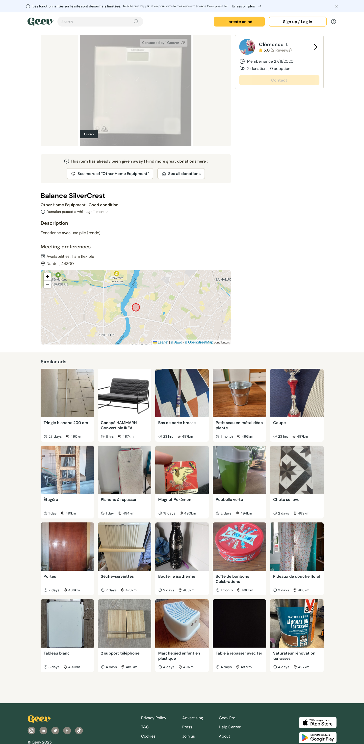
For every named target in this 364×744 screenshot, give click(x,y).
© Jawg (176, 342)
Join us (188, 736)
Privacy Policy (153, 717)
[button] (47, 277)
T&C (145, 727)
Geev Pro (227, 717)
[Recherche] (136, 22)
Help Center (230, 727)
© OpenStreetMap (199, 342)
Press (187, 727)
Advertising (192, 717)
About (224, 736)
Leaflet (162, 342)
